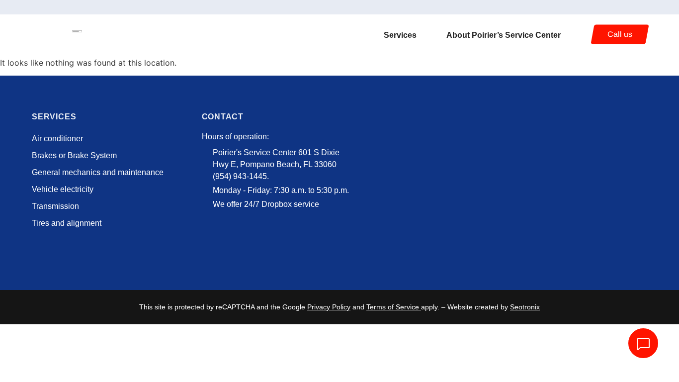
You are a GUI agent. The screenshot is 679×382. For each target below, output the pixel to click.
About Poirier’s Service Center (503, 35)
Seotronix (525, 307)
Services (400, 35)
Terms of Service (392, 307)
